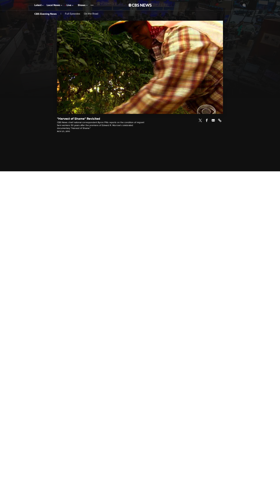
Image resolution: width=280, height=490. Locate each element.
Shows (82, 5)
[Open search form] (244, 5)
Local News (54, 5)
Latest (38, 5)
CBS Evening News (45, 14)
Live (69, 5)
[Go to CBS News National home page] (140, 5)
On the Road (91, 13)
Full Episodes (72, 13)
